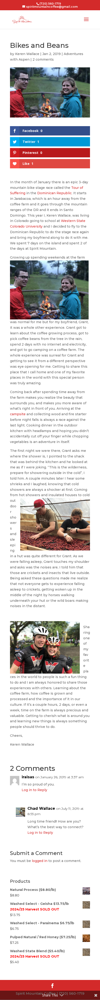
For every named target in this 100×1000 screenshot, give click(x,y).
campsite (18, 414)
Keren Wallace (27, 54)
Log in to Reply (34, 790)
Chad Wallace (41, 808)
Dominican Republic (54, 193)
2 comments (43, 59)
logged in (39, 861)
